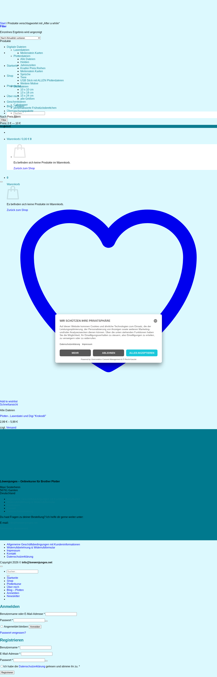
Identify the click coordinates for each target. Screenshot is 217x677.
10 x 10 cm (26, 89)
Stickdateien (21, 86)
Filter (3, 120)
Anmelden (35, 626)
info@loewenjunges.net (23, 522)
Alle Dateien (27, 59)
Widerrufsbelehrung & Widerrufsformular (31, 502)
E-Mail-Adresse (10, 653)
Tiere (23, 77)
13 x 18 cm (26, 92)
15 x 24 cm (26, 95)
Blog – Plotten (15, 590)
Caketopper (21, 104)
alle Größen (27, 98)
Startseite (12, 65)
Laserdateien (21, 49)
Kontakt (11, 508)
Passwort (6, 620)
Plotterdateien (22, 56)
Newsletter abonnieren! (14, 528)
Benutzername (9, 647)
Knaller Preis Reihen (32, 68)
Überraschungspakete (20, 110)
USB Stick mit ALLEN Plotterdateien (42, 80)
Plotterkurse (14, 583)
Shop (10, 75)
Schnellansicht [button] (9, 404)
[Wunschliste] (1, 181)
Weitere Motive (29, 83)
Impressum (13, 505)
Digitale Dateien (16, 46)
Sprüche (25, 74)
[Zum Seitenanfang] (1, 566)
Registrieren (7, 672)
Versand (11, 427)
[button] (13, 125)
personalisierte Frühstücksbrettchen (35, 107)
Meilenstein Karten (31, 53)
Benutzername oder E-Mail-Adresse (22, 613)
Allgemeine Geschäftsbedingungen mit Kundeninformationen (43, 499)
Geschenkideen (16, 101)
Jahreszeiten (28, 65)
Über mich (13, 96)
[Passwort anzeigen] (46, 621)
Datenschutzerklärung (20, 511)
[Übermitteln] (8, 575)
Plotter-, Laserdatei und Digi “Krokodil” (23, 416)
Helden (24, 62)
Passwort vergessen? (13, 632)
